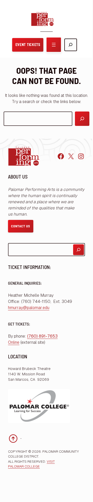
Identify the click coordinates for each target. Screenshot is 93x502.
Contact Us (20, 226)
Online (13, 342)
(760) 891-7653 (42, 336)
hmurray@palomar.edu (28, 307)
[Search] (82, 118)
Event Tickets (28, 44)
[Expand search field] (70, 45)
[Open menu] (53, 44)
